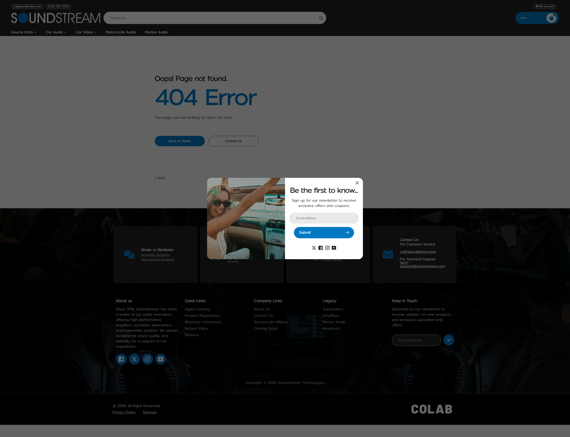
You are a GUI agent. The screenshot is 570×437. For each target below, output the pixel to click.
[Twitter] (314, 247)
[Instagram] (327, 247)
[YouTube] (334, 247)
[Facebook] (320, 247)
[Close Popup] (357, 183)
